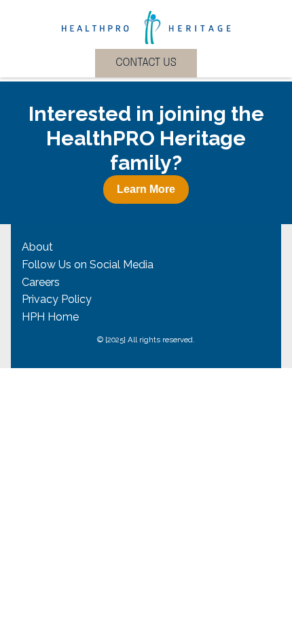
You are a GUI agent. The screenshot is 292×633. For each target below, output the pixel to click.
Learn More (146, 189)
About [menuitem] (37, 246)
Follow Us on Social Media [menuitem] (87, 264)
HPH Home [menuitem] (50, 316)
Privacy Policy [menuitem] (57, 299)
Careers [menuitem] (41, 282)
